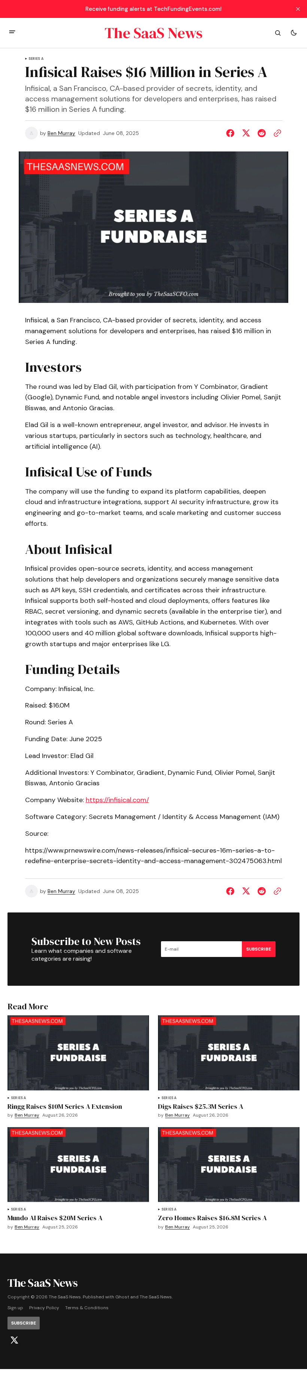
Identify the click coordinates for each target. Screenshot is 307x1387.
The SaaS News (156, 1297)
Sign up (15, 1307)
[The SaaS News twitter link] (14, 1340)
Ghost (122, 1297)
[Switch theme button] (294, 33)
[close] (298, 9)
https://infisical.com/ (117, 799)
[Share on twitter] (246, 133)
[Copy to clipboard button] (276, 133)
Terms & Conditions (87, 1307)
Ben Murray (61, 133)
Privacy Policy (44, 1307)
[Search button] (278, 33)
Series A (35, 59)
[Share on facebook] (231, 133)
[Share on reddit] (262, 133)
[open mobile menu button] (12, 32)
